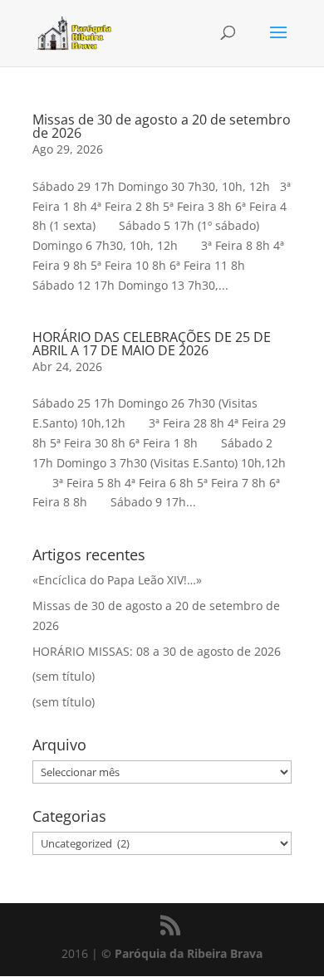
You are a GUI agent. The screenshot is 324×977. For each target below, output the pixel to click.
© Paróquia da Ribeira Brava (182, 953)
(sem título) (63, 676)
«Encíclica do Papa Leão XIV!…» (117, 580)
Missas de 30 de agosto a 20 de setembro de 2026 (161, 126)
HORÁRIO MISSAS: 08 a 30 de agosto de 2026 (156, 651)
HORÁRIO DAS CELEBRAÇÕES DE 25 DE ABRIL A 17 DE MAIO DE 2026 (151, 343)
